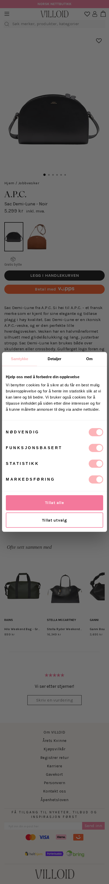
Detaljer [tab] (55, 359)
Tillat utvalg (54, 520)
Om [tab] (89, 359)
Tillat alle (54, 502)
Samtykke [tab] (19, 359)
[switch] (96, 448)
